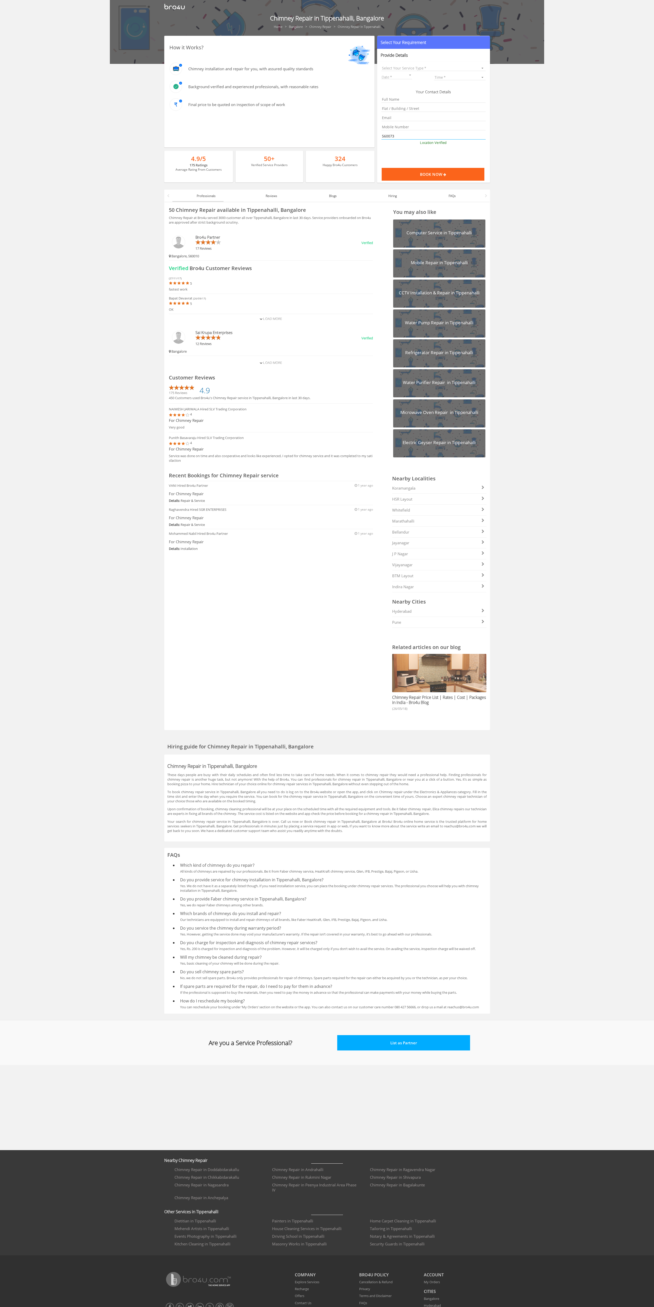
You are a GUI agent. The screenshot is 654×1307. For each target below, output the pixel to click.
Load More (272, 318)
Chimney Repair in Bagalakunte (397, 1184)
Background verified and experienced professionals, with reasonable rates (253, 86)
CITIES (430, 1291)
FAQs (363, 1303)
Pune (396, 622)
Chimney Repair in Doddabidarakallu (206, 1169)
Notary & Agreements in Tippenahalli (402, 1236)
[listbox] (433, 68)
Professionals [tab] (206, 196)
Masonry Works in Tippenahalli (299, 1243)
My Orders (432, 1282)
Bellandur (400, 532)
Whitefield (401, 510)
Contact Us (303, 1303)
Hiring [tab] (392, 196)
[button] (433, 42)
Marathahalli (403, 521)
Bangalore (431, 1298)
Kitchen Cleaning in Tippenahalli (202, 1243)
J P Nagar (400, 553)
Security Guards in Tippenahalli (397, 1243)
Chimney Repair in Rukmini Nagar (301, 1177)
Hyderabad (402, 611)
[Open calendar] (410, 75)
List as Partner (403, 1042)
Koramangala (403, 488)
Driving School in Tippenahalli (298, 1236)
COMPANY (305, 1275)
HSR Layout (402, 499)
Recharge (302, 1289)
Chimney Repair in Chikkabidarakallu (206, 1177)
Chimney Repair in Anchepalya (201, 1197)
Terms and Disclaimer (375, 1295)
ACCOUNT (434, 1275)
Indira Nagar (403, 586)
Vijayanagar (402, 564)
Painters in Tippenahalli (292, 1220)
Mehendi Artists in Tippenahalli (201, 1228)
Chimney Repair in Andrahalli (297, 1169)
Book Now (431, 174)
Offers (299, 1295)
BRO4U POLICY (374, 1275)
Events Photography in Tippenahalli (205, 1236)
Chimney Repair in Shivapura (395, 1177)
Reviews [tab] (271, 196)
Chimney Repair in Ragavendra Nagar (402, 1169)
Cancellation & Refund (376, 1282)
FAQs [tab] (452, 196)
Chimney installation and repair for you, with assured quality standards (250, 68)
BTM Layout (402, 575)
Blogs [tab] (333, 196)
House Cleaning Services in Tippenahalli (307, 1228)
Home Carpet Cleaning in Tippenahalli (403, 1220)
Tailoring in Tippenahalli (391, 1228)
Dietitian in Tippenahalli (195, 1220)
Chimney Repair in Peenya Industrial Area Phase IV (314, 1187)
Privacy (364, 1289)
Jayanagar (400, 542)
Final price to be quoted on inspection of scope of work (236, 104)
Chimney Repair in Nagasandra (201, 1184)
